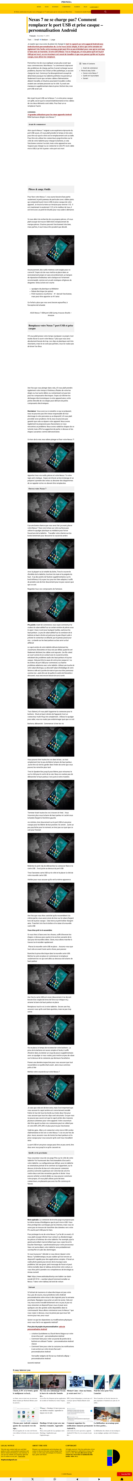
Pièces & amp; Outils (88, 71)
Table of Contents (88, 64)
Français (33, 36)
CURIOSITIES (66, 7)
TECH (46, 7)
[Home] (121, 1480)
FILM (85, 7)
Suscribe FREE (125, 1474)
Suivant (85, 78)
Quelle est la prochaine (91, 76)
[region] (90, 99)
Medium (45, 40)
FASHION (77, 7)
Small (36, 40)
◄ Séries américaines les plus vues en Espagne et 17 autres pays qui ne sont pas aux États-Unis (43, 12)
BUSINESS (55, 7)
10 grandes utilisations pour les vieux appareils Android (50, 115)
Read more (21, 1456)
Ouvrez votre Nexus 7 (90, 73)
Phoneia (66, 2)
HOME (39, 7)
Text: (30, 40)
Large (53, 40)
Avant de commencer (90, 68)
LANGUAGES (94, 7)
